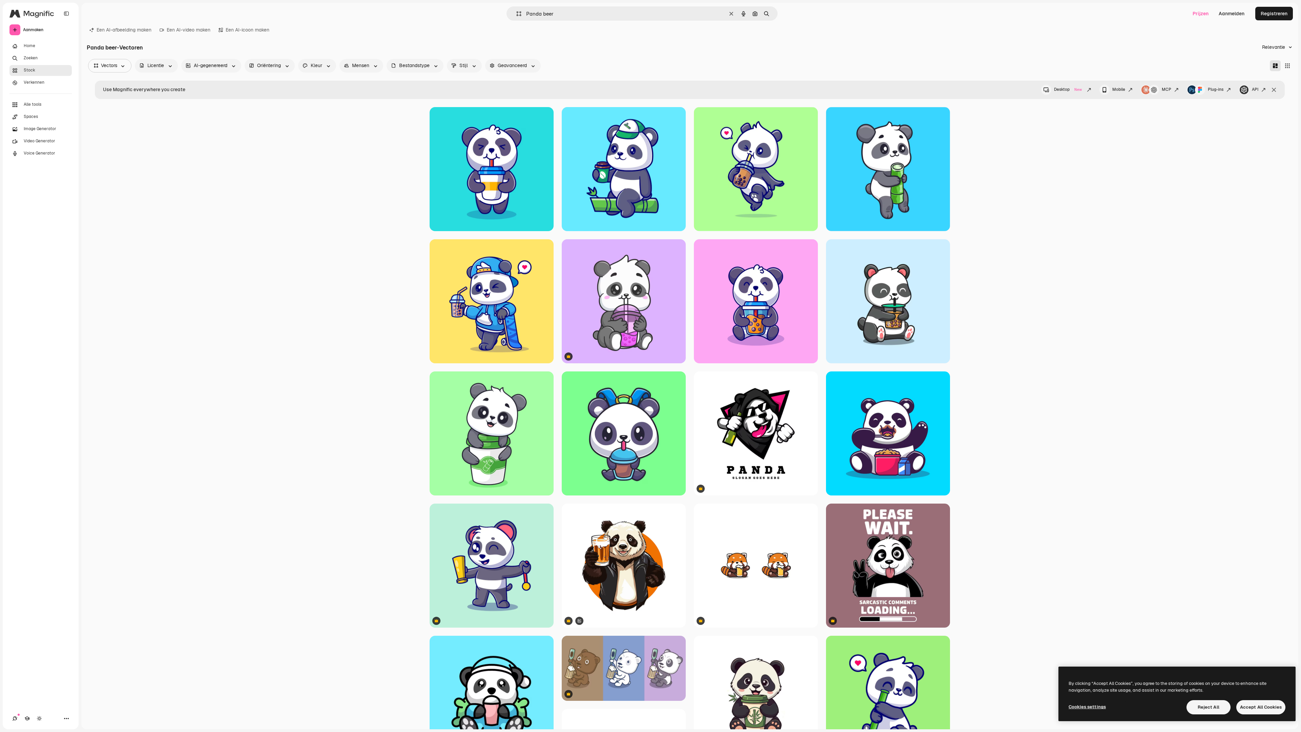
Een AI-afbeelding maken (124, 30)
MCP (1166, 89)
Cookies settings (1087, 707)
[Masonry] (1275, 65)
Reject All (1208, 707)
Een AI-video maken (188, 30)
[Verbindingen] (14, 718)
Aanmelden (1231, 14)
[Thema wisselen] (39, 718)
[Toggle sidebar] (66, 13)
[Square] (1287, 65)
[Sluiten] (1274, 90)
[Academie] (27, 718)
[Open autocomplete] (516, 13)
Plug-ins (1215, 89)
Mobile (1118, 89)
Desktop (1068, 89)
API (1255, 89)
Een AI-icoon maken (247, 30)
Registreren (1274, 14)
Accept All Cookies (1261, 707)
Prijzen (1201, 14)
